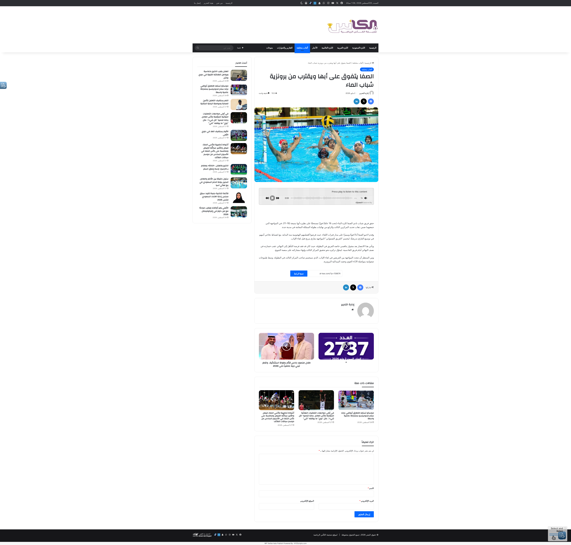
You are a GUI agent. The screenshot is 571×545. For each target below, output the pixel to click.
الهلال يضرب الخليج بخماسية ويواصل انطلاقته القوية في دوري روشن (213, 74)
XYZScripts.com (300, 543)
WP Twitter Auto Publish (274, 543)
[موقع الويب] (352, 309)
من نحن (219, 3)
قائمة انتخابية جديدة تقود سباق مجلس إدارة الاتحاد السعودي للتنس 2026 (214, 197)
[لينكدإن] (357, 101)
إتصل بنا (197, 3)
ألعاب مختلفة (302, 48)
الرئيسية (229, 3)
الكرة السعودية (358, 48)
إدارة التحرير (363, 93)
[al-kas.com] (352, 24)
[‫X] (364, 101)
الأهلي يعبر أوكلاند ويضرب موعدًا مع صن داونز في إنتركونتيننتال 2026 (213, 211)
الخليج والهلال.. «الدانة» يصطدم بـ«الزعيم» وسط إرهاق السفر (214, 167)
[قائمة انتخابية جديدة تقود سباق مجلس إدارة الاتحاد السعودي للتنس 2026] (239, 197)
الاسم (371, 488)
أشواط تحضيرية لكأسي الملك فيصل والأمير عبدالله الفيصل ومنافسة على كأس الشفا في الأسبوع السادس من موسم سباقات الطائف (277, 417)
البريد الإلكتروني (366, 501)
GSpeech (359, 202)
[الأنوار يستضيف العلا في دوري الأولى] (239, 135)
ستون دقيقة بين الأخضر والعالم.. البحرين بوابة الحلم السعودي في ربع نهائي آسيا (213, 182)
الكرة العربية (342, 48)
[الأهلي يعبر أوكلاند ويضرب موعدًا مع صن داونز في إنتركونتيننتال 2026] (239, 211)
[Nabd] (315, 3)
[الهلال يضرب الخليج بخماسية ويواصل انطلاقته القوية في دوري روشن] (239, 75)
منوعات (269, 48)
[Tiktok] (310, 3)
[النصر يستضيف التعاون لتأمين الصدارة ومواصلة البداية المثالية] (239, 104)
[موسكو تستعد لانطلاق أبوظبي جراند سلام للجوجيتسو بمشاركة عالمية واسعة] (356, 400)
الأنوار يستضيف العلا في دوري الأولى (215, 133)
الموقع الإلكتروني (307, 501)
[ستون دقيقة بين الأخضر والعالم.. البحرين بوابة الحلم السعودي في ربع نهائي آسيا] (239, 182)
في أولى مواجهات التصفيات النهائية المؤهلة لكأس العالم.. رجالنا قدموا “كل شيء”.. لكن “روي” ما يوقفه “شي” (316, 416)
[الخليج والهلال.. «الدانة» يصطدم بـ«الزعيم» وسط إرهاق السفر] (239, 169)
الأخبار (314, 48)
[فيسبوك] (371, 101)
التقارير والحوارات (284, 48)
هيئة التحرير (208, 3)
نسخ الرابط (299, 273)
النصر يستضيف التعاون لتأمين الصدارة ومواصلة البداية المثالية (214, 102)
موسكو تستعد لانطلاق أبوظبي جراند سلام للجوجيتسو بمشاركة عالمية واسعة (357, 416)
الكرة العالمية (327, 48)
